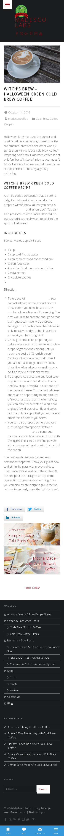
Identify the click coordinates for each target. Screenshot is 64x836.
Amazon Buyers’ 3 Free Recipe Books (29, 614)
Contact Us (13, 696)
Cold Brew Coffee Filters (24, 634)
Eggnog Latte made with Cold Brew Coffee (32, 764)
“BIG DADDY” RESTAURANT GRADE (29, 657)
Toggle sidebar (32, 587)
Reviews (15, 690)
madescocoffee (18, 119)
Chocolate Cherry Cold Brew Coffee (29, 727)
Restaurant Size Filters (20, 640)
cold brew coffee (15, 209)
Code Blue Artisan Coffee (24, 282)
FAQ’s (13, 683)
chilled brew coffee (37, 298)
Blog (10, 703)
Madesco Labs (31, 22)
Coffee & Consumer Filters (23, 620)
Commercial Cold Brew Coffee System (32, 664)
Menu (7, 4)
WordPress (10, 812)
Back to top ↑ (37, 812)
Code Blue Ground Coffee (25, 627)
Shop (10, 670)
